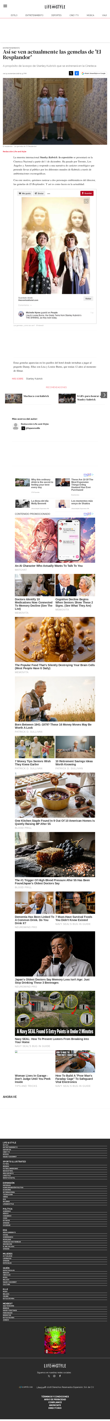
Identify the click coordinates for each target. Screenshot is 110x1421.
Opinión (6, 1223)
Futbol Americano (10, 1168)
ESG (4, 1199)
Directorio (55, 1408)
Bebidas (6, 1308)
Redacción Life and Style (35, 424)
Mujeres (6, 1201)
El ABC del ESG (8, 1246)
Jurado (6, 1320)
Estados (6, 1220)
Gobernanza (8, 1237)
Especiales (7, 1263)
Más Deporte (8, 1173)
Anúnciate (55, 1405)
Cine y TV (74, 15)
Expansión (8, 1183)
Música (90, 15)
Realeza (6, 1272)
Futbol (6, 1164)
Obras (5, 1197)
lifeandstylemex (56, 1376)
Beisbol (6, 1166)
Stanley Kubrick (34, 378)
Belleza (6, 1279)
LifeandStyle (8, 1204)
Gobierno (7, 1211)
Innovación (7, 1244)
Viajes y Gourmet (10, 1156)
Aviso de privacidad (55, 1399)
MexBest (8, 1303)
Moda (5, 1277)
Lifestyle (7, 1175)
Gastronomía (8, 1306)
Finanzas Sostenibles (12, 1242)
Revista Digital (9, 1178)
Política (7, 1209)
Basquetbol (8, 1171)
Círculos (6, 1275)
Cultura (6, 1284)
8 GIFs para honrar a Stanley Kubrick (89, 397)
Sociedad (6, 1225)
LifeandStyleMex (49, 1376)
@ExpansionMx (33, 428)
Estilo (14, 15)
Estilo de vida (8, 1298)
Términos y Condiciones (55, 1396)
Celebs (5, 1296)
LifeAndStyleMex (62, 1376)
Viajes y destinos (10, 1310)
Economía (7, 1190)
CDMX (5, 1218)
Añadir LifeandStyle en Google (95, 73)
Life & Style (9, 1143)
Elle (5, 1289)
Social (5, 1235)
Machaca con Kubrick (36, 396)
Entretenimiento (34, 15)
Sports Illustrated (14, 1161)
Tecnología (8, 1194)
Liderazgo (7, 1258)
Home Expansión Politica (13, 1187)
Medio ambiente (9, 1232)
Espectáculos (9, 1270)
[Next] (104, 395)
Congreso (7, 1216)
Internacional (9, 1192)
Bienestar (7, 1315)
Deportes (56, 15)
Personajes (7, 1313)
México (5, 1213)
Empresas (7, 1185)
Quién (6, 1268)
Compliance (55, 1402)
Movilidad (7, 1239)
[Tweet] (71, 73)
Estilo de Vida (8, 1317)
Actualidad (7, 1256)
